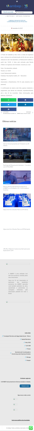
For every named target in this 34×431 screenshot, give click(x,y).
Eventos (26, 16)
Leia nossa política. (21, 420)
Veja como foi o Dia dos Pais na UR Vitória (15, 209)
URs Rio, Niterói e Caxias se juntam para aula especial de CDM (16, 249)
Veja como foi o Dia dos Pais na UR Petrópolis (16, 229)
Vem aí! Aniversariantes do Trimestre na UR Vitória (16, 144)
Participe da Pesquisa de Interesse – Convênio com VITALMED (17, 166)
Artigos (19, 16)
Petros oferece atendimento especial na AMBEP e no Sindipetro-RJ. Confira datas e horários (16, 188)
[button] (17, 1)
